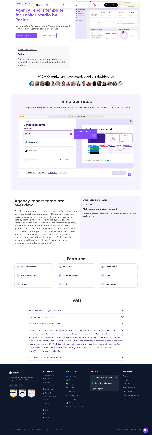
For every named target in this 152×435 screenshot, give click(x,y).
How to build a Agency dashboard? (44, 324)
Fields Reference (129, 387)
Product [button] (65, 5)
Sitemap (54, 429)
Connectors (71, 371)
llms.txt (61, 429)
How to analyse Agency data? (41, 317)
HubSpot (72, 391)
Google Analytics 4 (75, 403)
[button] (49, 35)
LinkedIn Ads (73, 395)
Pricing (57, 5)
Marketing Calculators (131, 395)
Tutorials (126, 383)
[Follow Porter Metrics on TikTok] (21, 385)
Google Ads (73, 380)
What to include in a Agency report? (44, 311)
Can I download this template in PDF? (45, 358)
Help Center (127, 391)
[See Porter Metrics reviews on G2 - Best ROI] (22, 393)
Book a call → (111, 5)
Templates (77, 5)
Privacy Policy (28, 429)
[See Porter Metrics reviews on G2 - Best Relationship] (32, 393)
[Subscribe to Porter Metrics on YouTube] (16, 385)
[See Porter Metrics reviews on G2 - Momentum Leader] (13, 393)
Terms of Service (15, 429)
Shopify (71, 387)
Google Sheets (50, 389)
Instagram (72, 384)
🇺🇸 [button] (47, 5)
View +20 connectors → (74, 407)
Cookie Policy (39, 429)
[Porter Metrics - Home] (39, 5)
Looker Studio (50, 385)
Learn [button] (86, 5)
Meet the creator (27, 49)
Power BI (48, 393)
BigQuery (48, 378)
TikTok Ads (72, 399)
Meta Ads (72, 376)
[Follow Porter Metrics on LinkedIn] (11, 385)
